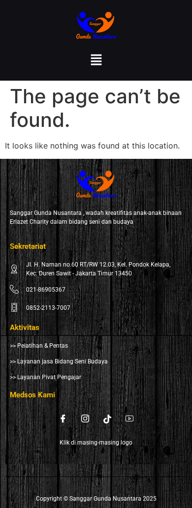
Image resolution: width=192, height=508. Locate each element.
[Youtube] (129, 418)
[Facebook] (63, 418)
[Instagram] (85, 418)
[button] (96, 60)
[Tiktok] (107, 418)
